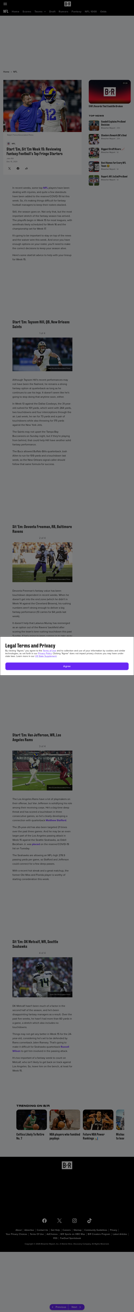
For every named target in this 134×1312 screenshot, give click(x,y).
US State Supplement (46, 656)
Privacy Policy (45, 653)
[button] (67, 666)
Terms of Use (49, 650)
